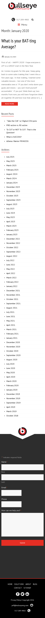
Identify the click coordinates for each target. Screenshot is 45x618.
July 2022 (10, 260)
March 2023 (11, 226)
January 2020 (11, 389)
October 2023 (12, 195)
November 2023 (13, 191)
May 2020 (10, 372)
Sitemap (27, 588)
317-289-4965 (22, 19)
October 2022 (12, 247)
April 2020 (10, 377)
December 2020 (13, 342)
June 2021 (10, 316)
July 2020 (10, 364)
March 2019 (11, 411)
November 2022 (13, 243)
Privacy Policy (16, 600)
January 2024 (11, 182)
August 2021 (11, 308)
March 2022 (11, 277)
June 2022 (10, 264)
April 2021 (10, 325)
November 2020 (13, 346)
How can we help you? (11, 510)
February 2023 (12, 230)
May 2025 (10, 161)
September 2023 (13, 200)
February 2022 (12, 282)
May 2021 (10, 320)
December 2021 (13, 290)
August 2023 (11, 204)
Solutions (19, 584)
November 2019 (13, 398)
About (28, 584)
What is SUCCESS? (14, 137)
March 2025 (11, 165)
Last (3, 482)
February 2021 (12, 333)
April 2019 (10, 407)
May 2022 (10, 269)
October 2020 (12, 351)
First (3, 472)
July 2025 (10, 157)
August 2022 (11, 256)
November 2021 (13, 295)
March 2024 (11, 178)
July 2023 (10, 208)
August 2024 (11, 174)
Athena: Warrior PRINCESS (17, 141)
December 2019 (13, 394)
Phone (4, 499)
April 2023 (10, 221)
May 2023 (10, 217)
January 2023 (11, 234)
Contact (18, 588)
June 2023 (10, 213)
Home (10, 584)
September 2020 (13, 355)
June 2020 (10, 368)
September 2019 (13, 402)
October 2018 (12, 415)
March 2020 (11, 381)
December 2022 (13, 239)
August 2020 (11, 359)
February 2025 (12, 169)
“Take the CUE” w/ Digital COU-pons (21, 121)
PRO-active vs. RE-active (16, 125)
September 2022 (13, 251)
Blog (35, 584)
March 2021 (11, 329)
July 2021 (10, 312)
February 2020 (12, 385)
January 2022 (11, 286)
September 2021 (13, 303)
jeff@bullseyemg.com (20, 605)
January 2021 (11, 338)
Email (4, 487)
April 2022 (10, 273)
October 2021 (12, 299)
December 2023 (13, 187)
